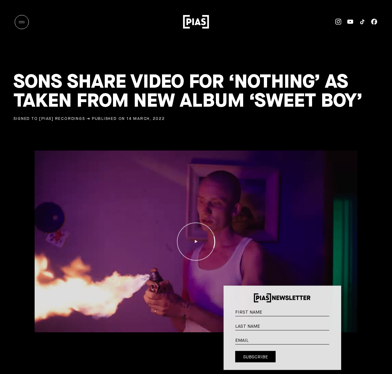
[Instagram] (335, 22)
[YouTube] (347, 22)
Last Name (334, 325)
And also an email (334, 346)
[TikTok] (359, 22)
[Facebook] (371, 22)
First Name (334, 311)
